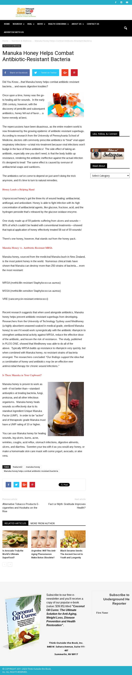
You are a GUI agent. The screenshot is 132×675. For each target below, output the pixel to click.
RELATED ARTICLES (15, 523)
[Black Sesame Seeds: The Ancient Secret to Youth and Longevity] (73, 539)
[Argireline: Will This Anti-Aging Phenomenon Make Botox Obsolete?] (44, 539)
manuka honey (33, 467)
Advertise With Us (14, 32)
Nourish (17, 24)
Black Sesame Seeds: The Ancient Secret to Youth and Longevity (71, 554)
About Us (76, 24)
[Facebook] (115, 2)
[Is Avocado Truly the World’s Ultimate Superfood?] (15, 539)
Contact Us (93, 24)
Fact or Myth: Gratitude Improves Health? (67, 506)
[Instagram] (121, 2)
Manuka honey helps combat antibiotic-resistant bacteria (31, 471)
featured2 (17, 467)
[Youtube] (127, 2)
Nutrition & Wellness (11, 46)
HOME (7, 24)
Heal (29, 24)
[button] (125, 28)
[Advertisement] (89, 12)
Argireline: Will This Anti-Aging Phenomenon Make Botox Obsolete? (43, 554)
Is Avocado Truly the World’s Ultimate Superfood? (12, 554)
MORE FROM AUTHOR (42, 523)
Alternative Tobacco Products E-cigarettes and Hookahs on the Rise (20, 508)
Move (40, 24)
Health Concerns (57, 24)
